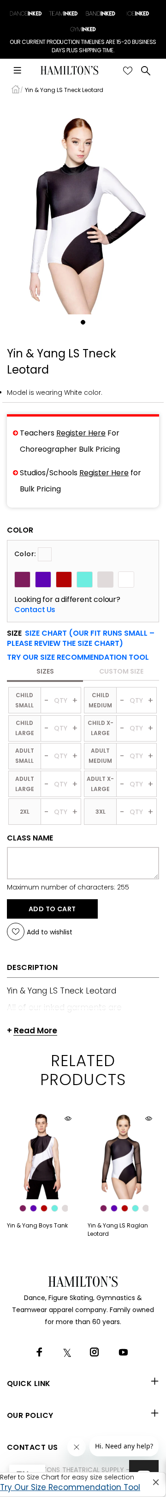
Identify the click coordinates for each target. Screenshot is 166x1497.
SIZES (45, 671)
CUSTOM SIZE (121, 671)
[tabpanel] (83, 207)
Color (20, 530)
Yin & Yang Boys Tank (37, 1225)
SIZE (80, 638)
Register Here (81, 433)
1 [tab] (83, 322)
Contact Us (34, 610)
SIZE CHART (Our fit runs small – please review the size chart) (80, 638)
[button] (78, 657)
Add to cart (52, 909)
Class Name (30, 838)
